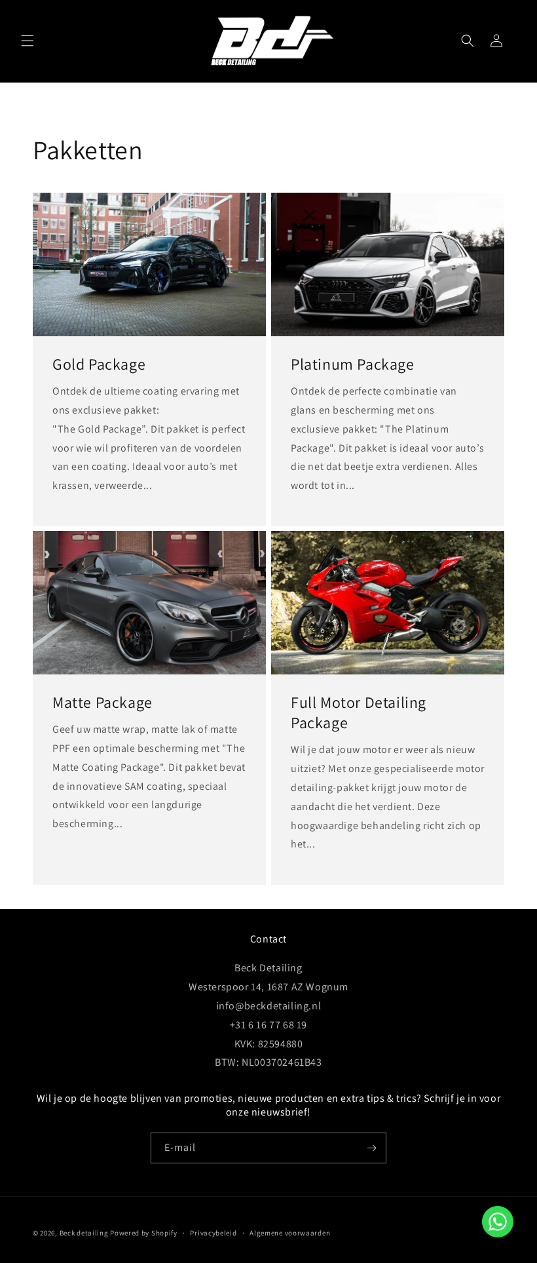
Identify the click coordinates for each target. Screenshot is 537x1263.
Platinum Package (353, 364)
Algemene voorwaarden (290, 1232)
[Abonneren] (371, 1148)
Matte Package (102, 702)
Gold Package (98, 364)
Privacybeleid (213, 1232)
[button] (27, 40)
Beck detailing (84, 1232)
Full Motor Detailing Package (358, 712)
